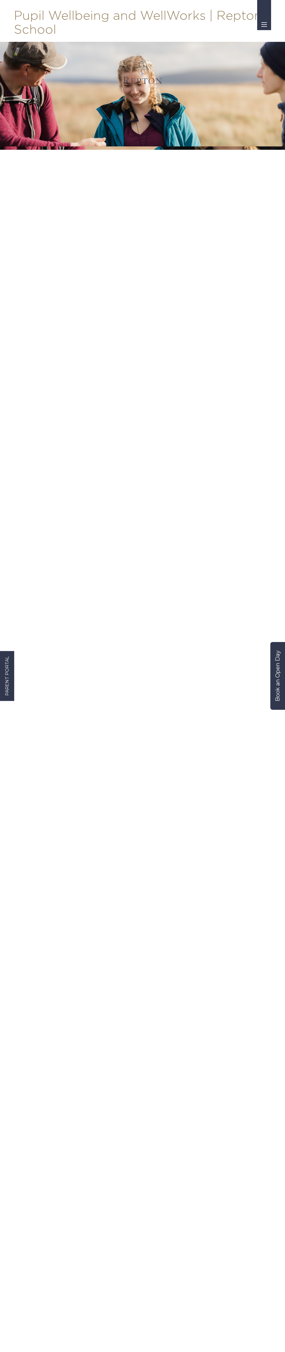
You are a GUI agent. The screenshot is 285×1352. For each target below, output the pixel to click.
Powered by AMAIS (207, 1338)
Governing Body (140, 1102)
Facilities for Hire (238, 1160)
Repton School (236, 1092)
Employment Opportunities (42, 1239)
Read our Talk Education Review (155, 1179)
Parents (22, 1210)
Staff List (133, 1092)
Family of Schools (238, 1102)
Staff (18, 1219)
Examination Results (145, 1131)
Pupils (20, 1229)
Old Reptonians (237, 1112)
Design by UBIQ (174, 1338)
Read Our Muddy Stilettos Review (156, 1166)
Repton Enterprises (241, 1131)
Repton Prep (234, 1082)
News (129, 1141)
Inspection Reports (143, 1112)
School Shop (136, 1121)
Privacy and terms (135, 1338)
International (234, 1141)
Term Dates (136, 1082)
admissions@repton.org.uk (63, 1153)
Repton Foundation (241, 1121)
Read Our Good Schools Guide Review (161, 1154)
